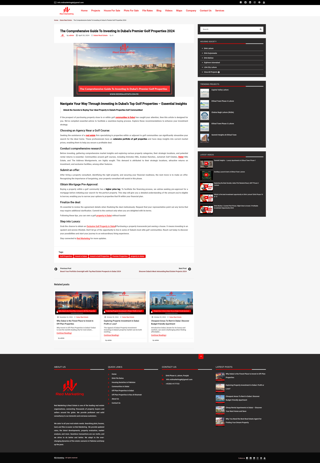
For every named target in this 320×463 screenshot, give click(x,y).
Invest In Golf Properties (99, 256)
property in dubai (137, 256)
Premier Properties (120, 256)
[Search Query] (260, 29)
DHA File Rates (118, 378)
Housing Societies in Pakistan (123, 382)
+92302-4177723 (172, 384)
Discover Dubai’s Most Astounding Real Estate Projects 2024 (163, 271)
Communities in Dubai (120, 386)
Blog (158, 10)
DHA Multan (209, 58)
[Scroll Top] (201, 356)
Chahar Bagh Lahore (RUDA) (223, 112)
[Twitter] (245, 2)
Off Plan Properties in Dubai (123, 391)
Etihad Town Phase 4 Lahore (223, 101)
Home (84, 10)
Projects (95, 10)
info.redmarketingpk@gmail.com (179, 379)
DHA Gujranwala (210, 53)
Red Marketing (83, 238)
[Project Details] (204, 93)
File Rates (147, 10)
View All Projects (211, 72)
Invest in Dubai (81, 256)
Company (191, 10)
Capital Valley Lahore (220, 90)
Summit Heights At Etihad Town (224, 135)
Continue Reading (64, 333)
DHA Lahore (209, 48)
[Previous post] (55, 270)
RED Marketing (59, 458)
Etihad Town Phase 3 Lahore (223, 124)
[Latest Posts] (220, 376)
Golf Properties (66, 256)
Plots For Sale (131, 10)
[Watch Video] (206, 164)
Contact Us (206, 10)
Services (219, 10)
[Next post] (189, 270)
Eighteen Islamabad (212, 63)
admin (71, 35)
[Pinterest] (259, 2)
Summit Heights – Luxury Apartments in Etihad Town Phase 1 (235, 160)
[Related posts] (77, 303)
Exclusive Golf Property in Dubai (101, 226)
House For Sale (112, 10)
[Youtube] (264, 2)
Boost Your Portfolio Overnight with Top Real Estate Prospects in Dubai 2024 (90, 271)
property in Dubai (104, 215)
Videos (168, 10)
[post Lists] (63, 35)
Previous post (65, 268)
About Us (115, 399)
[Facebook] (241, 2)
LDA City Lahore (210, 67)
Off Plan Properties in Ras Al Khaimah (127, 395)
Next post (183, 268)
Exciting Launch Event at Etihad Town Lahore (229, 172)
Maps (179, 10)
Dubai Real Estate (101, 35)
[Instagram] (255, 2)
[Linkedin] (250, 2)
